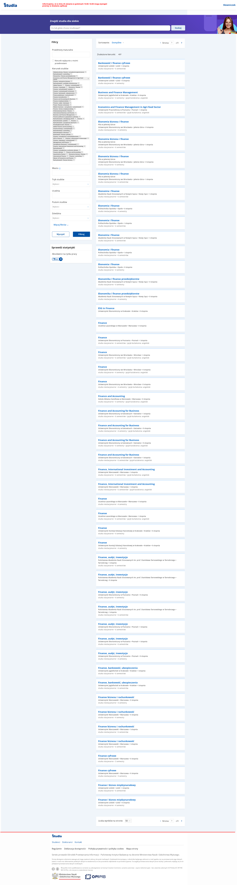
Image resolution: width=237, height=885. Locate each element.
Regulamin (57, 848)
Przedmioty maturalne (62, 49)
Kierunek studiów (60, 68)
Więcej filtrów (60, 224)
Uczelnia (56, 190)
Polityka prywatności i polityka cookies (106, 848)
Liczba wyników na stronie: (110, 820)
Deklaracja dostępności (75, 848)
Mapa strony (132, 848)
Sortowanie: (103, 42)
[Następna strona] (182, 43)
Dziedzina (56, 213)
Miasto (55, 168)
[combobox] (71, 53)
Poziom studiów (59, 202)
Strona (165, 42)
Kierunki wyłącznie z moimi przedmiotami (66, 61)
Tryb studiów (58, 179)
